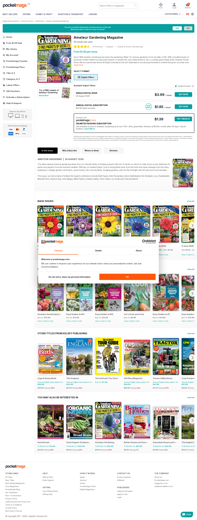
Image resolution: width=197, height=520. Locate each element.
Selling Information (125, 491)
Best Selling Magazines (15, 483)
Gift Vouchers (13, 91)
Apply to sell (122, 494)
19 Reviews (97, 46)
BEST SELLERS (10, 14)
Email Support (48, 480)
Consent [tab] (58, 250)
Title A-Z (10, 73)
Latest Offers (12, 85)
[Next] (192, 225)
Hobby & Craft (44, 14)
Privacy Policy (11, 499)
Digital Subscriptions (11, 21)
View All (190, 201)
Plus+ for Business (13, 495)
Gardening (39, 21)
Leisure (93, 14)
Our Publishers (11, 492)
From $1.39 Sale (14, 43)
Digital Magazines (87, 489)
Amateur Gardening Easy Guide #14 (50, 314)
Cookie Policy (11, 508)
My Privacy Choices (13, 511)
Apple (82, 477)
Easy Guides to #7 (161, 314)
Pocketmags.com (161, 480)
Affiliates (120, 480)
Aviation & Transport (70, 14)
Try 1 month (183, 119)
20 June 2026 (159, 246)
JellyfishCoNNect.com (163, 486)
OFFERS (27, 14)
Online (82, 483)
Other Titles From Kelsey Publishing (62, 333)
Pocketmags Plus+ (15, 67)
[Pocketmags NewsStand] (16, 5)
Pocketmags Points (88, 486)
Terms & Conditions (13, 505)
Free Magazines (12, 486)
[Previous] (39, 225)
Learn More (89, 129)
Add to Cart (163, 255)
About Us (158, 477)
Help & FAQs (48, 477)
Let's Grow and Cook (134, 314)
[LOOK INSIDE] (54, 82)
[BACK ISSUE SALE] (166, 242)
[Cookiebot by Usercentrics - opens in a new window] (144, 242)
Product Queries (124, 477)
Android (83, 480)
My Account (12, 55)
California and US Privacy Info (18, 502)
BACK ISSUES (45, 201)
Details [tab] (98, 250)
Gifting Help (47, 494)
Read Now (44, 95)
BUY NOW (183, 94)
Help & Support (13, 103)
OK (127, 277)
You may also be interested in (58, 397)
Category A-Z (13, 79)
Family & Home (27, 21)
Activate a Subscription (18, 97)
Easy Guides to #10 (104, 314)
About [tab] (139, 250)
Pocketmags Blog (12, 489)
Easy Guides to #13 (75, 314)
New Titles (9, 480)
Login (119, 497)
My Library (11, 49)
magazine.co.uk (161, 483)
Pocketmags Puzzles (16, 61)
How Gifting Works (50, 491)
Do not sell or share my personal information (69, 277)
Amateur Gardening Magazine (57, 21)
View (184, 255)
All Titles (8, 477)
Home (9, 37)
